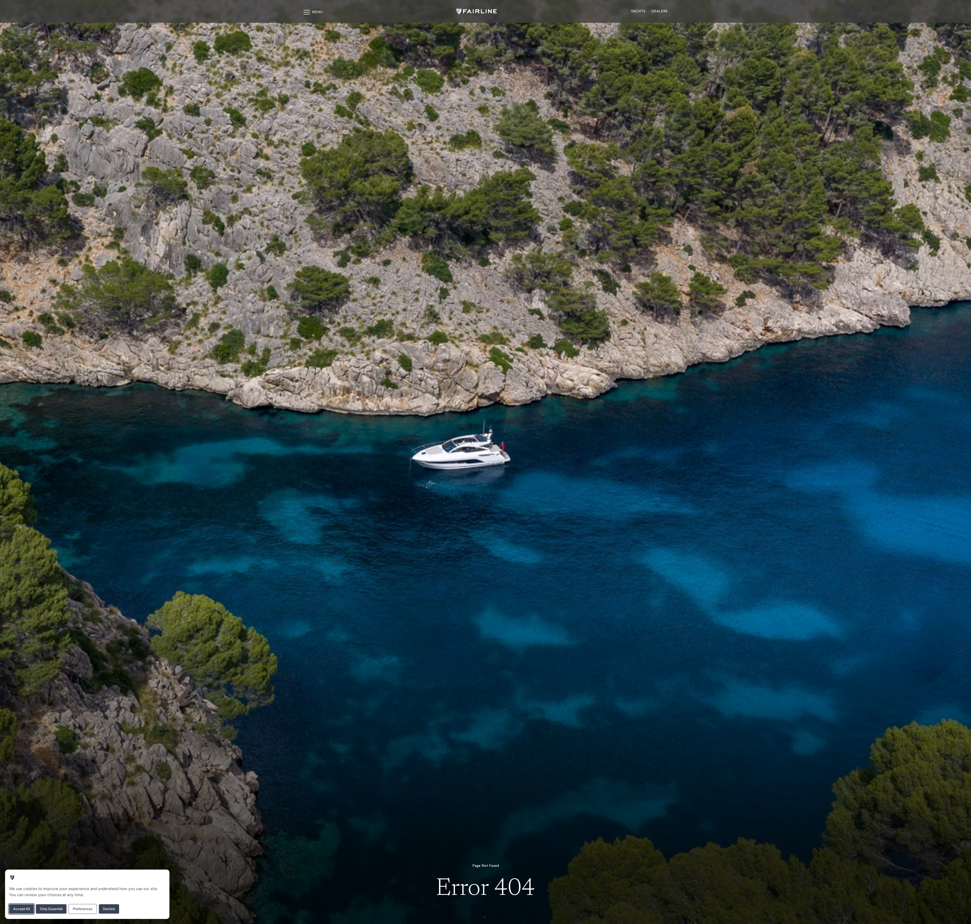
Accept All (21, 909)
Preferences (83, 909)
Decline (109, 909)
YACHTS (638, 11)
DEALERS (659, 11)
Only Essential (51, 909)
